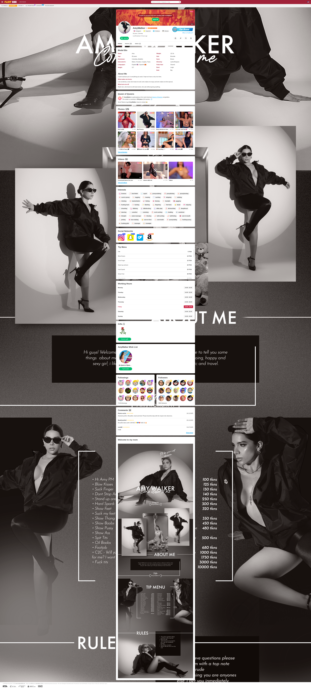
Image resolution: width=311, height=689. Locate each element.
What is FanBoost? (187, 32)
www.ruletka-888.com (20, 683)
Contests (39, 5)
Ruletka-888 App (49, 5)
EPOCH (32, 683)
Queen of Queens (157, 97)
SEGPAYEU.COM (39, 683)
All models (4, 5)
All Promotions (30, 5)
